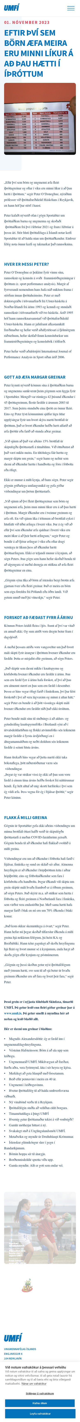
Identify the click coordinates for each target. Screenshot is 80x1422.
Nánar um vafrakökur (34, 1383)
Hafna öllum (40, 1403)
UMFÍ (12, 7)
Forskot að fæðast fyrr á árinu (38, 617)
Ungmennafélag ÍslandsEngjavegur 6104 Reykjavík (20, 1353)
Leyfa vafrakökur (40, 1413)
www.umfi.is (12, 1013)
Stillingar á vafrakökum (40, 1393)
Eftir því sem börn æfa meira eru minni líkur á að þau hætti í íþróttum (38, 53)
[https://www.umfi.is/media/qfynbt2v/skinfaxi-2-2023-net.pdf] (40, 1228)
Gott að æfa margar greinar (35, 377)
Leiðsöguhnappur (71, 8)
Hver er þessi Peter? (26, 264)
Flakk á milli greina (25, 817)
